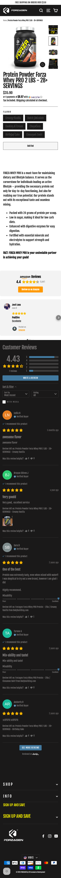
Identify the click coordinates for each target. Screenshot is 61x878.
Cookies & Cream (14, 126)
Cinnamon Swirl (34, 134)
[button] (30, 97)
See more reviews (30, 747)
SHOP (8, 784)
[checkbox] (16, 402)
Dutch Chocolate (35, 118)
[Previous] (53, 26)
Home (5, 20)
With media (13, 402)
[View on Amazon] (7, 306)
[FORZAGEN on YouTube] (56, 836)
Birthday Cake (12, 134)
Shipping (20, 100)
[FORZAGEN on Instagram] (49, 836)
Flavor (7, 112)
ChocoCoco (35, 126)
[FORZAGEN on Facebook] (43, 836)
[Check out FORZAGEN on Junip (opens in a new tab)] (35, 754)
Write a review (30, 378)
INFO (7, 796)
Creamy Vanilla (13, 118)
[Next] (53, 67)
